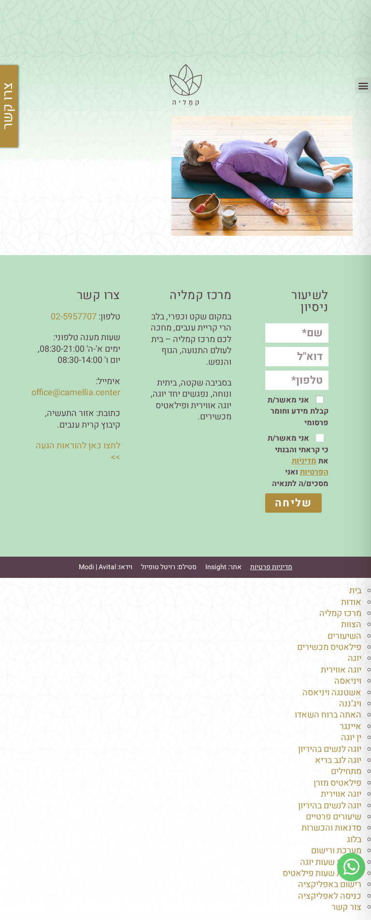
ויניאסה (347, 681)
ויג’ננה (350, 703)
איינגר (350, 726)
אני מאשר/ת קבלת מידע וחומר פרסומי (298, 411)
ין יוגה (351, 737)
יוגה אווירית (341, 669)
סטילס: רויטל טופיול (169, 567)
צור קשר (346, 907)
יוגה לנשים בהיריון (329, 749)
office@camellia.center (75, 392)
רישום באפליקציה (329, 884)
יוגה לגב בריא (338, 760)
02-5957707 (74, 316)
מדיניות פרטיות (271, 567)
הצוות (351, 624)
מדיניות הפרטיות (310, 466)
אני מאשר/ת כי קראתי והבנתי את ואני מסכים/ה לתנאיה (298, 460)
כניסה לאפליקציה (329, 896)
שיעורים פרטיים (333, 816)
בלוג (354, 839)
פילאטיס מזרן (337, 783)
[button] (363, 85)
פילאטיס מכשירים (329, 647)
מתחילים (346, 771)
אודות (351, 602)
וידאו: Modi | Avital (105, 567)
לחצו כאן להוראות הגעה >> (78, 451)
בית (355, 590)
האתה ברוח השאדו (328, 714)
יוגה (354, 658)
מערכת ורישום (336, 850)
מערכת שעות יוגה (330, 862)
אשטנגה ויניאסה (331, 692)
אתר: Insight (223, 567)
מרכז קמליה (340, 613)
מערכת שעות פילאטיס (322, 873)
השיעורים (344, 636)
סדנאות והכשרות (331, 827)
